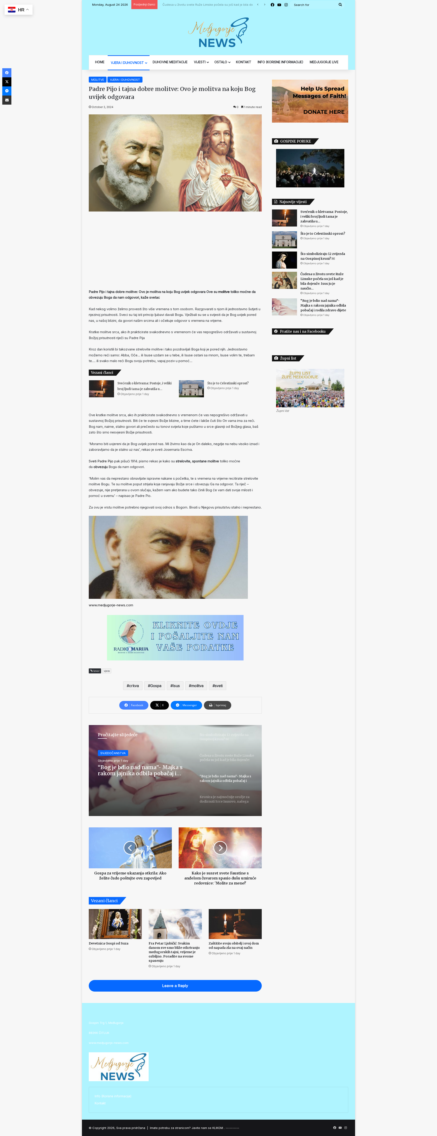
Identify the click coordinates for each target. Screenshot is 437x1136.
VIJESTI (200, 62)
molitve (224, 292)
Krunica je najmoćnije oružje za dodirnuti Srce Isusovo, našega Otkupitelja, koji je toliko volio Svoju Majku (139, 770)
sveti (219, 685)
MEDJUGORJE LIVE (324, 62)
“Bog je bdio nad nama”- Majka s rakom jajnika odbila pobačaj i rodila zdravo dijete (323, 305)
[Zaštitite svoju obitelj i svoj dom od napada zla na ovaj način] (235, 924)
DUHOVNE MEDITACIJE (170, 62)
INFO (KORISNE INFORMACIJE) (280, 62)
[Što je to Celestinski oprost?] (191, 388)
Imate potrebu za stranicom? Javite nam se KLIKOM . (187, 1128)
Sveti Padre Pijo (101, 461)
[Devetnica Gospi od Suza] (115, 924)
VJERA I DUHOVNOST (127, 63)
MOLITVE (97, 79)
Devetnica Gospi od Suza (108, 943)
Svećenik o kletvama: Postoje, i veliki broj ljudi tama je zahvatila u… (324, 216)
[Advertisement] (175, 250)
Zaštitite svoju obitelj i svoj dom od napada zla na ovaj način (234, 945)
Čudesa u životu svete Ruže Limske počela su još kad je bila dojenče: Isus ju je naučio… (222, 4)
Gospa (155, 685)
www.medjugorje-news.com (111, 605)
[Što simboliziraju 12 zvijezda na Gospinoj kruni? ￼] (284, 260)
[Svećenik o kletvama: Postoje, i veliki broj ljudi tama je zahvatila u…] (101, 388)
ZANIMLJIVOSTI (111, 753)
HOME (99, 62)
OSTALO (220, 62)
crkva (134, 685)
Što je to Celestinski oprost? (228, 383)
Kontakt (100, 1103)
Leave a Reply (175, 985)
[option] (175, 770)
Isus (176, 685)
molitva (197, 685)
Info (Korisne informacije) (113, 1096)
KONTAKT (243, 62)
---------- (232, 1128)
